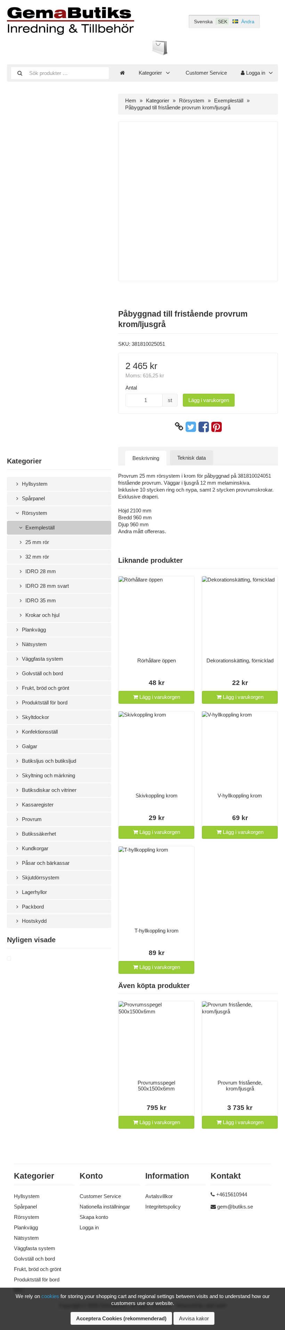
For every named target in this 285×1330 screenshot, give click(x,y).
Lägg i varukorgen (208, 400)
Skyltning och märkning (48, 775)
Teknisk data (191, 458)
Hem (130, 100)
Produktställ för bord (44, 702)
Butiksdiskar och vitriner (48, 790)
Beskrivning (145, 458)
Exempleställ (39, 527)
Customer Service (206, 73)
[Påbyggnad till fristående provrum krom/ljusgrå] (17, 958)
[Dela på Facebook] (203, 426)
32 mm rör (36, 557)
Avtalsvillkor (159, 1196)
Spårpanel (33, 498)
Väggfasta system (42, 659)
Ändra (247, 21)
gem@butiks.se (235, 1207)
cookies (50, 1296)
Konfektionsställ (39, 732)
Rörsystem (34, 513)
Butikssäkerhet (38, 834)
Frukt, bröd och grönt (45, 688)
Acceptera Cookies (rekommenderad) (121, 1318)
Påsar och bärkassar (45, 863)
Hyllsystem (34, 484)
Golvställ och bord (42, 673)
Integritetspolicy (163, 1207)
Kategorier (150, 73)
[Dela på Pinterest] (216, 426)
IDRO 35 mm (40, 600)
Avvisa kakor (194, 1318)
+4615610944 (231, 1194)
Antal (131, 388)
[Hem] (122, 73)
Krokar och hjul (41, 615)
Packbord (32, 907)
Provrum (31, 819)
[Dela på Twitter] (191, 426)
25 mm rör (36, 542)
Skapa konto (94, 1217)
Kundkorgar (34, 848)
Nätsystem (34, 644)
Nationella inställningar (105, 1207)
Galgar (29, 746)
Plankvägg (33, 630)
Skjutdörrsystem (40, 877)
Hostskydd (34, 921)
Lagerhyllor (34, 892)
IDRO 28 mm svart (46, 586)
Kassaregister (37, 805)
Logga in (255, 73)
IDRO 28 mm (40, 571)
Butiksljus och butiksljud (48, 761)
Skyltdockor (35, 717)
